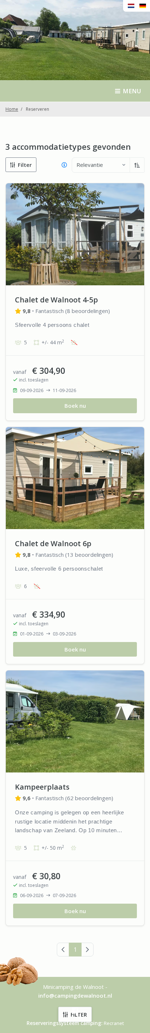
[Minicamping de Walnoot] (75, 20)
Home (11, 109)
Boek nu (75, 405)
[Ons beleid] (64, 165)
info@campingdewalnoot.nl (75, 995)
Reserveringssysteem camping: (64, 1023)
